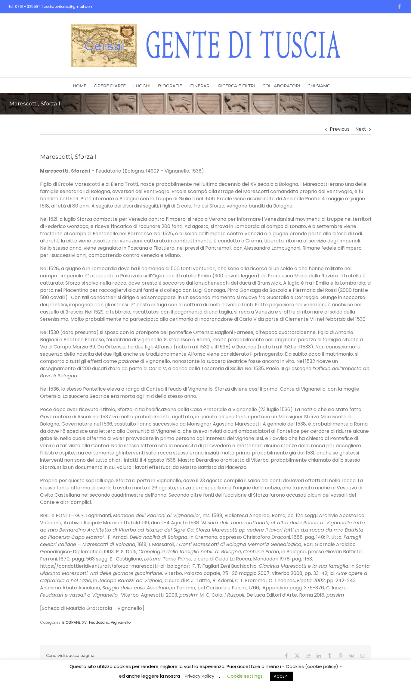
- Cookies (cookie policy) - (312, 666)
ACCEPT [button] (281, 676)
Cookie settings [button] (245, 676)
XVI (85, 622)
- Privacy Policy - (200, 676)
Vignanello (121, 622)
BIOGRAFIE (71, 622)
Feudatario (99, 622)
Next (360, 129)
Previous (340, 129)
